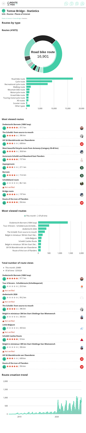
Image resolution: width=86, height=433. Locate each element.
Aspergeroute (8, 164)
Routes (10, 14)
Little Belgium (8, 325)
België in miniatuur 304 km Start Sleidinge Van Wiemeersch (28, 313)
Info (3, 14)
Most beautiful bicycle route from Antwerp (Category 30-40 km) (30, 148)
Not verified (10, 187)
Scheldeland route (10, 180)
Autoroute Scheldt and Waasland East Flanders (23, 156)
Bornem (6, 172)
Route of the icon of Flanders (15, 199)
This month (31, 216)
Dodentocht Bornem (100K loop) (16, 124)
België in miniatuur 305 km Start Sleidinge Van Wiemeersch (28, 344)
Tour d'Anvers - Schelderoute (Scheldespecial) (22, 283)
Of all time (43, 216)
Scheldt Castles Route (12, 336)
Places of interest (22, 14)
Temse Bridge (17, 18)
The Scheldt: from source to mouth (17, 132)
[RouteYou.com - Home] (12, 3)
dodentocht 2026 (9, 294)
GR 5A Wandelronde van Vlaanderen (18, 140)
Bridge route (8, 191)
